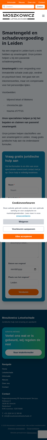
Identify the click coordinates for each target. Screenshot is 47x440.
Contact (42, 2)
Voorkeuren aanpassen (23, 229)
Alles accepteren (23, 236)
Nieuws (22, 2)
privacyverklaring (23, 216)
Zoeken (40, 7)
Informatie (11, 2)
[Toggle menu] (43, 15)
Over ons (31, 2)
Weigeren (23, 222)
